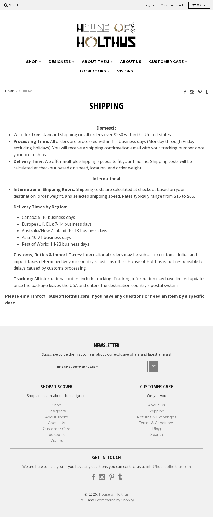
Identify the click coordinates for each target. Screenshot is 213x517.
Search (156, 434)
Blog (156, 428)
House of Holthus (114, 494)
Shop (32, 61)
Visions (125, 71)
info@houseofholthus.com (168, 466)
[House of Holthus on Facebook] (185, 91)
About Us (130, 61)
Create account (172, 5)
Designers (60, 61)
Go (154, 366)
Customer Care (166, 61)
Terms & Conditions (156, 422)
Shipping (156, 411)
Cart (202, 5)
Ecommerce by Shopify (114, 499)
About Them (95, 61)
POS (83, 499)
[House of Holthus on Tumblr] (206, 91)
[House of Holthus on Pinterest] (200, 91)
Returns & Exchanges (156, 417)
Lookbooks (93, 71)
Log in (149, 5)
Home (9, 91)
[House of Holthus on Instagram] (192, 91)
